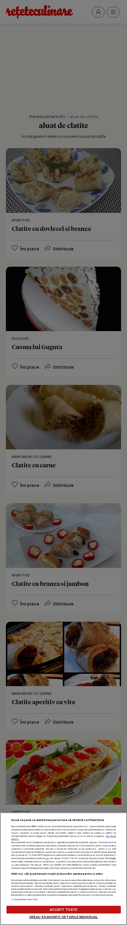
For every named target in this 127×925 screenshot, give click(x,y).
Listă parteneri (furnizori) (24, 899)
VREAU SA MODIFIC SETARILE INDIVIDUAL (63, 917)
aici (47, 858)
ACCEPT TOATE (63, 909)
